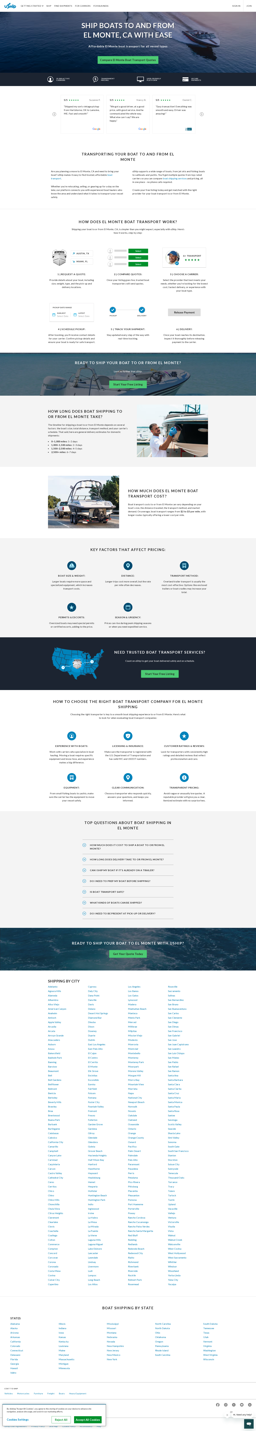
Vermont (207, 1341)
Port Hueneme (135, 1204)
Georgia (14, 1363)
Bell (50, 1075)
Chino (51, 1195)
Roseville (172, 986)
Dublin (91, 1039)
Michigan (63, 1363)
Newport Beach (136, 1102)
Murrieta (132, 1088)
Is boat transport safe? (107, 891)
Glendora (93, 1142)
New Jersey (113, 1350)
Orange (132, 1133)
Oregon (159, 1341)
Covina (51, 1275)
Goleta (91, 1146)
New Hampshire (115, 1346)
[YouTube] (242, 1405)
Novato (132, 1111)
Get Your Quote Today (128, 954)
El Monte (92, 1066)
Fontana (92, 1097)
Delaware (15, 1354)
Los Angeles (134, 986)
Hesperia (92, 1186)
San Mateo (173, 1057)
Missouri (111, 1328)
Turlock (172, 1195)
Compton (53, 1248)
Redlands (132, 1244)
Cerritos (52, 1186)
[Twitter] (234, 1405)
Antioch (52, 1017)
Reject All (61, 1419)
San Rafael (173, 1066)
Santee (171, 1115)
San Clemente (175, 1017)
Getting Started (31, 6)
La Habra (93, 1217)
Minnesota (64, 1368)
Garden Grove (95, 1124)
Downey (92, 1031)
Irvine (91, 1213)
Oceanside (133, 1124)
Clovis (51, 1226)
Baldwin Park (55, 1057)
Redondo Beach (136, 1248)
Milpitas (132, 1031)
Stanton (172, 1155)
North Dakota (162, 1328)
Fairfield (92, 1088)
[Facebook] (218, 1405)
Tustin (171, 1199)
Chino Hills (53, 1199)
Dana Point (94, 995)
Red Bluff (133, 1235)
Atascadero (54, 1039)
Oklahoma (160, 1337)
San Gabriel (174, 1035)
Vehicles (8, 1393)
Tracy (171, 1186)
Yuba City (173, 1279)
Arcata (51, 1031)
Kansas (62, 1337)
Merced (132, 1022)
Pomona (132, 1199)
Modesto (133, 1039)
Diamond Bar (95, 1017)
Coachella (53, 1230)
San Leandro (174, 1048)
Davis (91, 1004)
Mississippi (113, 1323)
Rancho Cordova (136, 1217)
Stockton (172, 1159)
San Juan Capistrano (178, 1044)
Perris (131, 1173)
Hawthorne (94, 1168)
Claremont (53, 1217)
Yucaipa (172, 1284)
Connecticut (16, 1350)
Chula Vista (54, 1208)
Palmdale (133, 1155)
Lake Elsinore (95, 1248)
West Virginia (210, 1354)
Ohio (157, 1332)
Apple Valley (54, 1022)
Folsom (92, 1093)
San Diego (173, 1022)
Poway (131, 1213)
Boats (62, 1393)
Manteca (132, 1013)
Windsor (172, 1266)
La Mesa (92, 1222)
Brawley (52, 1106)
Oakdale (132, 1115)
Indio (90, 1204)
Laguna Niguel (95, 1244)
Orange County (136, 1137)
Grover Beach (95, 1151)
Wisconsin (208, 1359)
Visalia (171, 1226)
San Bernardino (176, 999)
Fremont (92, 1111)
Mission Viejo (135, 1035)
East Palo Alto (95, 1048)
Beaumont (53, 1071)
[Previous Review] (54, 114)
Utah (205, 1337)
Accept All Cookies (88, 1419)
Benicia (52, 1093)
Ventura (172, 1217)
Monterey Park (136, 1062)
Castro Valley (55, 1173)
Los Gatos (133, 995)
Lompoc (92, 1275)
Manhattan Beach (137, 1008)
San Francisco (175, 1031)
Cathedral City (55, 1177)
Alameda (52, 995)
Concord (52, 1253)
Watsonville (174, 1244)
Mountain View (136, 1084)
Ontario (132, 1128)
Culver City (54, 1279)
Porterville (133, 1208)
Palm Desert (134, 1151)
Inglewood (93, 1208)
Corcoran (53, 1257)
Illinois (62, 1323)
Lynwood (132, 999)
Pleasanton (134, 1195)
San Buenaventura (177, 1008)
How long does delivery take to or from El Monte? (127, 859)
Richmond (133, 1262)
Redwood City (135, 1253)
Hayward (93, 1173)
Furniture (38, 1393)
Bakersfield (54, 1053)
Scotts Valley (174, 1124)
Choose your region (239, 1412)
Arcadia (52, 1026)
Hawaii (14, 1368)
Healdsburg (94, 1177)
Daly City (93, 991)
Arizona (14, 1332)
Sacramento (174, 991)
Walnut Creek (175, 1239)
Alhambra (53, 999)
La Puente (93, 1230)
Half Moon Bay (96, 1159)
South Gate (174, 1146)
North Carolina (163, 1323)
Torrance (172, 1182)
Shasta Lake (174, 1133)
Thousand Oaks (176, 1177)
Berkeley (52, 1097)
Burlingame (54, 1128)
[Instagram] (226, 1405)
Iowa (61, 1332)
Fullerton (92, 1119)
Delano (91, 1008)
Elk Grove (93, 1071)
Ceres (51, 1182)
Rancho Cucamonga (138, 1222)
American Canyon (57, 1008)
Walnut (171, 1235)
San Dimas (173, 1026)
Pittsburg (133, 1186)
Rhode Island (161, 1350)
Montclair (133, 1048)
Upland (172, 1204)
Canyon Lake (54, 1155)
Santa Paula (174, 1106)
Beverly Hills (54, 1102)
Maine (62, 1350)
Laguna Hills (94, 1239)
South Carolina (162, 1354)
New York (112, 1359)
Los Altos (93, 1284)
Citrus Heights (55, 1213)
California (15, 1341)
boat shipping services (175, 178)
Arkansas (15, 1337)
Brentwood (54, 1115)
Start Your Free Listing (128, 384)
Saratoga (172, 1119)
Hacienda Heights (97, 1155)
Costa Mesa (54, 1270)
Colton (51, 1239)
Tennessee (208, 1328)
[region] (54, 1415)
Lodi (90, 1270)
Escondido (93, 1079)
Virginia (207, 1346)
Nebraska (112, 1337)
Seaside (172, 1128)
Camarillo (53, 1146)
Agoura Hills (54, 991)
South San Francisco (178, 1151)
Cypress (92, 986)
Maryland (64, 1354)
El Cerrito (93, 1062)
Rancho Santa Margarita (140, 1230)
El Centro (93, 1057)
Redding (132, 1239)
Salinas (171, 995)
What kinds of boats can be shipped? (116, 902)
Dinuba (92, 1022)
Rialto (131, 1257)
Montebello (134, 1053)
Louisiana (63, 1346)
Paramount (133, 1164)
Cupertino (53, 1284)
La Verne (92, 1235)
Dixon (91, 1026)
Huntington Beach (97, 1195)
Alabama (15, 1323)
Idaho (13, 1372)
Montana (111, 1332)
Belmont (52, 1088)
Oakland (132, 1119)
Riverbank (133, 1266)
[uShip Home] (10, 6)
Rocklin (132, 1275)
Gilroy (91, 1133)
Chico (51, 1190)
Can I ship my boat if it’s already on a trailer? (122, 870)
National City (135, 1097)
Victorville (173, 1222)
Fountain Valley (96, 1106)
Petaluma (133, 1177)
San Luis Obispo (176, 1053)
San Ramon (173, 1071)
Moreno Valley (135, 1071)
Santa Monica (175, 1102)
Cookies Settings (18, 1419)
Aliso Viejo (53, 1004)
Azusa (51, 1048)
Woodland (173, 1270)
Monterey (133, 1057)
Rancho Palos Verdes (139, 1226)
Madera (132, 1004)
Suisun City (173, 1164)
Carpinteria (54, 1164)
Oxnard (132, 1142)
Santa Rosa (173, 1111)
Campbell (53, 1151)
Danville (92, 999)
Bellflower (53, 1084)
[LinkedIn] (250, 1405)
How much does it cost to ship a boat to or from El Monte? (127, 847)
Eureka (91, 1084)
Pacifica (132, 1146)
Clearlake (53, 1222)
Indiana (62, 1328)
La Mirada (93, 1226)
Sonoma (172, 1142)
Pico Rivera (134, 1182)
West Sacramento (177, 1257)
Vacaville (172, 1208)
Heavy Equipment (77, 1393)
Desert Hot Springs (98, 1013)
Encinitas (92, 1075)
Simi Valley (173, 1137)
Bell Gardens (54, 1079)
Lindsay (92, 1262)
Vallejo (171, 1213)
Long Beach (94, 1279)
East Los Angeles (96, 1044)
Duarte (91, 1035)
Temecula (173, 1173)
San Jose (172, 1039)
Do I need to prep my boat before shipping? (120, 881)
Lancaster (93, 1253)
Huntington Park (96, 1199)
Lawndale (93, 1257)
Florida (14, 1359)
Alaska (13, 1328)
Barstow (52, 1066)
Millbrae (132, 1026)
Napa (131, 1093)
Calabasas (53, 1133)
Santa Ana (173, 1075)
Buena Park (54, 1119)
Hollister (92, 1190)
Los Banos (133, 991)
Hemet (91, 1182)
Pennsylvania (162, 1346)
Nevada (111, 1341)
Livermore (93, 1266)
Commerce (53, 1244)
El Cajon (92, 1053)
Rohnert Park (135, 1279)
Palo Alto (133, 1159)
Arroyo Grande (56, 1035)
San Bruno (173, 1004)
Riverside (133, 1270)
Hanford (92, 1164)
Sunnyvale (173, 1168)
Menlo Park (134, 1017)
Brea (50, 1111)
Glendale (92, 1137)
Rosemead (133, 1284)
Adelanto (52, 986)
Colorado (15, 1346)
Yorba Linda (174, 1275)
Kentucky (64, 1341)
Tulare (171, 1190)
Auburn (52, 1044)
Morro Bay (133, 1079)
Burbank (52, 1124)
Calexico (52, 1137)
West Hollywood (177, 1253)
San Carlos (173, 1013)
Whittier (172, 1262)
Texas (206, 1332)
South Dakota (210, 1323)
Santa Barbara (175, 1079)
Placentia (133, 1190)
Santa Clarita (174, 1088)
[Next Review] (201, 114)
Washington (209, 1350)
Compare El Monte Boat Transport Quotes (128, 60)
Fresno (91, 1115)
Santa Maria (174, 1097)
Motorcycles (23, 1393)
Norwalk (132, 1106)
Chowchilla (54, 1204)
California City (55, 1142)
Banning (52, 1062)
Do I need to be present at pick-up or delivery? (123, 913)
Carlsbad (52, 1159)
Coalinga (52, 1235)
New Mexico (113, 1354)
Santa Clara (174, 1084)
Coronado (53, 1266)
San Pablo (173, 1062)
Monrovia (133, 1044)
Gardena (92, 1128)
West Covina (174, 1248)
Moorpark (133, 1066)
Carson (51, 1168)
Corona (52, 1262)
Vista (170, 1230)
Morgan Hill (134, 1075)
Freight (51, 1393)
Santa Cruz (173, 1093)
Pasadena (133, 1168)
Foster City (94, 1102)
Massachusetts (66, 1359)
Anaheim (52, 1013)
